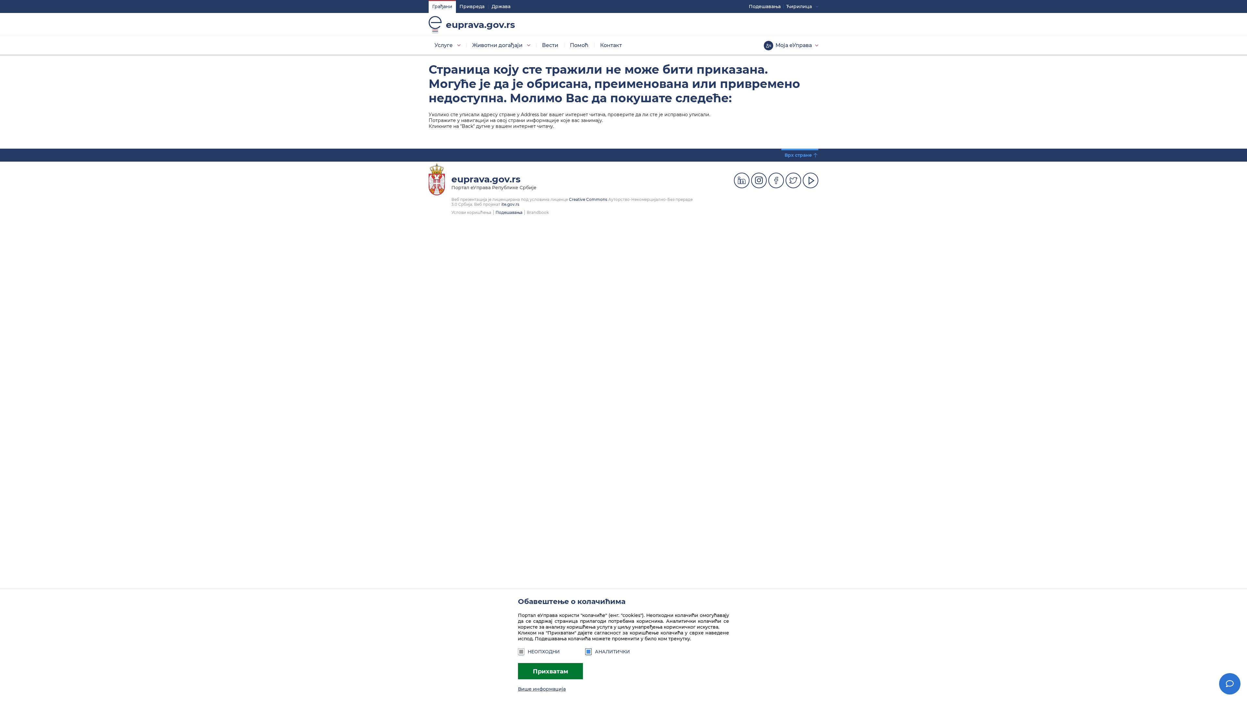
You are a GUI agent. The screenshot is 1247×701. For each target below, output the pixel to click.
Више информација (542, 689)
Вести (550, 45)
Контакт (611, 45)
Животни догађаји (497, 45)
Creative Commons (588, 199)
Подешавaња (765, 6)
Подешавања (509, 212)
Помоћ (579, 45)
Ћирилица (799, 6)
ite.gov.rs (510, 204)
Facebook (776, 180)
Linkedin (741, 180)
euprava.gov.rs (480, 24)
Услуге (444, 45)
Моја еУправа (793, 45)
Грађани (442, 6)
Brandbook (538, 212)
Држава (501, 6)
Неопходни (544, 652)
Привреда (472, 6)
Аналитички (612, 652)
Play (810, 180)
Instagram (759, 180)
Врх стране (798, 155)
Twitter (793, 180)
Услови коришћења (471, 212)
